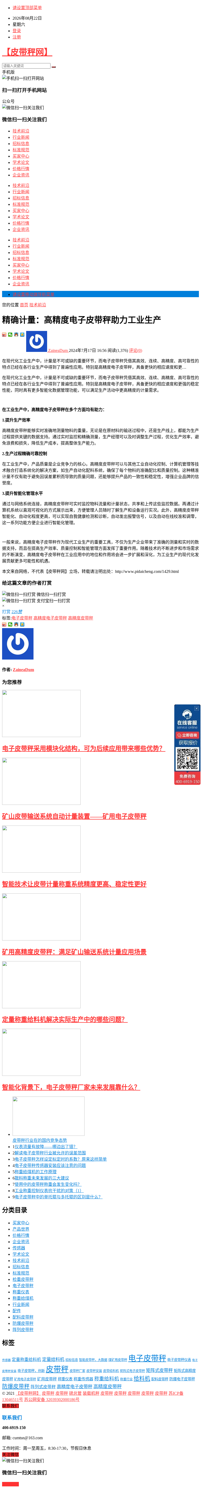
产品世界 (21, 1229)
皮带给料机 (111, 1371)
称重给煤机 (23, 1298)
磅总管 (75, 1393)
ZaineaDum (58, 350)
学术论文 (21, 162)
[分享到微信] (10, 335)
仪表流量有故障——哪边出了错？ (46, 1146)
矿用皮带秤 (47, 1379)
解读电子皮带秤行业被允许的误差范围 (50, 1153)
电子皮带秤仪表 (179, 1360)
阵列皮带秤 (23, 1329)
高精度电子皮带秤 (50, 618)
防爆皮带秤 (23, 1323)
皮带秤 (57, 1369)
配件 (17, 1311)
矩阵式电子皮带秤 (132, 1371)
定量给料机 (53, 1359)
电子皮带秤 (22, 618)
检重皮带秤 (23, 1279)
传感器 (19, 1248)
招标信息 (21, 143)
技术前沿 (21, 131)
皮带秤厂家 (77, 1371)
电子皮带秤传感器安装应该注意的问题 (50, 1165)
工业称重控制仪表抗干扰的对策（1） (49, 1190)
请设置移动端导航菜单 (33, 294)
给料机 (142, 1378)
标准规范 (21, 150)
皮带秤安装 (94, 1371)
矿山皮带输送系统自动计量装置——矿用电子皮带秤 (74, 816)
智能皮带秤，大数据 (93, 1360)
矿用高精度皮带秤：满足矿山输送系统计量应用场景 (74, 952)
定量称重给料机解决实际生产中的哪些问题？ (65, 1019)
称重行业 (126, 1379)
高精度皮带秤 (80, 618)
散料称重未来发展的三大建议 (42, 1178)
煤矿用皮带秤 (117, 1360)
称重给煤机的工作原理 (36, 1172)
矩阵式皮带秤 (159, 1370)
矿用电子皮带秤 (25, 1379)
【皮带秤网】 (27, 52)
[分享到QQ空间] (22, 335)
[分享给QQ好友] (16, 335)
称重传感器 (83, 1379)
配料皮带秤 (23, 1317)
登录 (17, 31)
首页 (24, 305)
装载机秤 (91, 1393)
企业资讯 (21, 175)
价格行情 (21, 169)
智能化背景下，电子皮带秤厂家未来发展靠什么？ (71, 1087)
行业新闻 (21, 137)
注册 (17, 37)
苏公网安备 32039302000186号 (52, 1399)
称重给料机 (106, 1378)
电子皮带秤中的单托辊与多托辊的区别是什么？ (59, 1197)
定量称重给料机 (26, 1359)
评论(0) (135, 350)
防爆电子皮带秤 (182, 1379)
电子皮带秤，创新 (31, 1371)
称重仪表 (21, 1292)
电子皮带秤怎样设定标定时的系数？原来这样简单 (61, 1159)
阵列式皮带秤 (43, 1387)
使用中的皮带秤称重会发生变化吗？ (48, 1184)
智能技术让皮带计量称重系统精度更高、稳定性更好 (74, 884)
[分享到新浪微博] (4, 335)
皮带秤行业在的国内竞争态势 (40, 1140)
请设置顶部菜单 (27, 7)
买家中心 (21, 156)
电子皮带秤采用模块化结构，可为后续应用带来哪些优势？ (83, 748)
